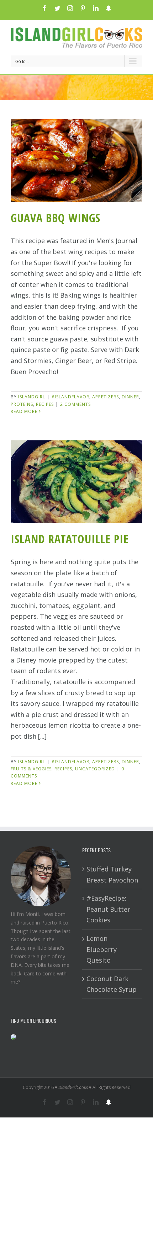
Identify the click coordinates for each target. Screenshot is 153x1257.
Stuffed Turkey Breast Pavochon (112, 874)
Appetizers (105, 397)
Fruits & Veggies (31, 769)
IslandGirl (31, 397)
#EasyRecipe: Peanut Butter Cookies (108, 909)
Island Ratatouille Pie (70, 538)
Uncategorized (95, 769)
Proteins (22, 404)
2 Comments (75, 404)
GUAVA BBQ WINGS (55, 217)
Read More (24, 411)
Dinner (130, 397)
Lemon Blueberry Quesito (101, 949)
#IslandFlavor (70, 397)
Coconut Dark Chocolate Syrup (111, 984)
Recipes (45, 404)
